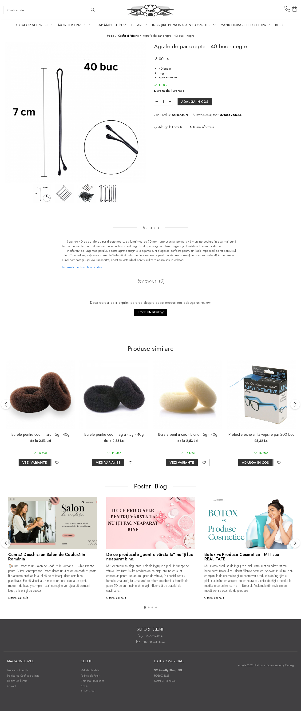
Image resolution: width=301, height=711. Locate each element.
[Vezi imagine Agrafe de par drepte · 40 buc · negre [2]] (86, 193)
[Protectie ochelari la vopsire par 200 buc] (261, 394)
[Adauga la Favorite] (56, 462)
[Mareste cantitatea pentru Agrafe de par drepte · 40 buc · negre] (170, 101)
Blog (280, 25)
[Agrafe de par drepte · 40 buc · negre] (75, 112)
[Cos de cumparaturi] (294, 9)
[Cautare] (92, 10)
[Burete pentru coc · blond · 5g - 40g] (187, 394)
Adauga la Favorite (169, 127)
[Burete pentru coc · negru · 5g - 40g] (113, 394)
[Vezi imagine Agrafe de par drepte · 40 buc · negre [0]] (42, 193)
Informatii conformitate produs (82, 267)
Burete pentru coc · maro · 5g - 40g (40, 434)
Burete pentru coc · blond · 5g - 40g (187, 434)
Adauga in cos (194, 101)
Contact (11, 686)
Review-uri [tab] (150, 280)
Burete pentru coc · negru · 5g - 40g (114, 434)
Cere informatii (204, 127)
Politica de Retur (90, 676)
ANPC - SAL (88, 691)
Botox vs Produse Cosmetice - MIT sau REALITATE (241, 556)
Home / (112, 36)
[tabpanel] (75, 112)
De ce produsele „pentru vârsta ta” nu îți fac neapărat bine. (149, 556)
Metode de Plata (90, 670)
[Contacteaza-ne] (287, 9)
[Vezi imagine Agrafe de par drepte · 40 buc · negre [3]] (108, 193)
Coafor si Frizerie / (130, 36)
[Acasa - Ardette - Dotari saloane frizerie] (150, 10)
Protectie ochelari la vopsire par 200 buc (261, 434)
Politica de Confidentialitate (23, 676)
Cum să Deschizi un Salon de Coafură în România (46, 556)
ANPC (84, 686)
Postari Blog (151, 486)
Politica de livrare (17, 681)
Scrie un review (151, 312)
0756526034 (153, 636)
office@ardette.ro (153, 642)
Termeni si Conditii (17, 670)
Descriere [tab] (151, 227)
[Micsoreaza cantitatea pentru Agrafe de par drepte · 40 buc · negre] (156, 101)
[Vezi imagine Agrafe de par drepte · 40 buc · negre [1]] (64, 193)
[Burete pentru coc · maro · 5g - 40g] (40, 394)
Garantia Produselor (92, 681)
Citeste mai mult (18, 597)
